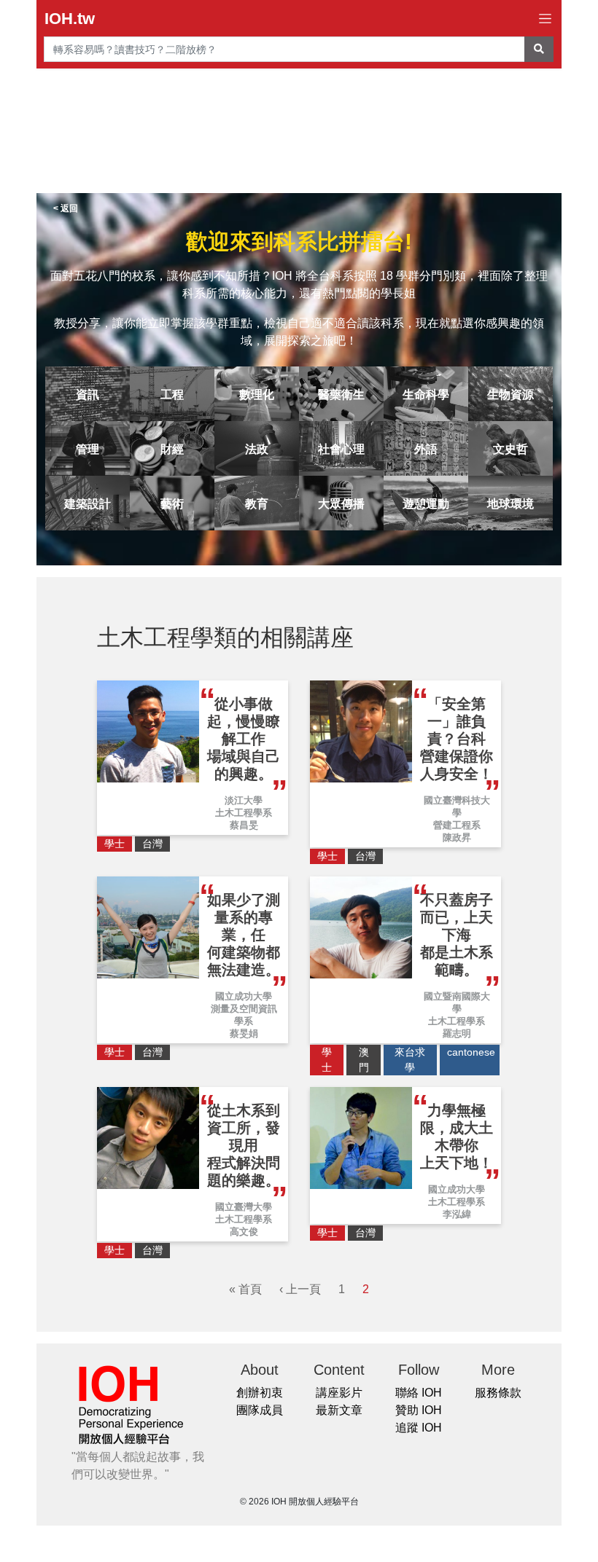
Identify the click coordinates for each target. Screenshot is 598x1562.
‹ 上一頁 (300, 1289)
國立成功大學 (243, 996)
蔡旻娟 (244, 1033)
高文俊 (244, 1231)
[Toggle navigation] (545, 18)
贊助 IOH (418, 1410)
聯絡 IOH (418, 1392)
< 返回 (65, 208)
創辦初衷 (259, 1392)
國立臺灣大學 (243, 1206)
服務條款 (498, 1392)
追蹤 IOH (418, 1427)
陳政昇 (457, 837)
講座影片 (339, 1392)
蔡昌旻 (244, 825)
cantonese (471, 1052)
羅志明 (457, 1033)
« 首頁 (245, 1289)
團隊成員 (259, 1410)
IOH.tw (69, 18)
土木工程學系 (243, 812)
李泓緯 (457, 1214)
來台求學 (410, 1059)
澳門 (364, 1059)
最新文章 (339, 1410)
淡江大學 (244, 800)
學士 (114, 843)
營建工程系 (457, 825)
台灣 (152, 843)
